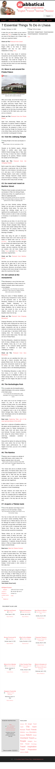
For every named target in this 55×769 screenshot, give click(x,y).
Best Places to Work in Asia (42, 610)
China (14, 50)
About (35, 20)
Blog (49, 20)
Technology (34, 744)
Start (3, 20)
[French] (30, 11)
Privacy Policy (28, 759)
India (16, 251)
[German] (39, 11)
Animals (22, 724)
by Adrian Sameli (20, 759)
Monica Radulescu (41, 673)
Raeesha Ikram (25, 643)
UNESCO (22, 752)
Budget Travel (39, 32)
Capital (21, 726)
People (23, 741)
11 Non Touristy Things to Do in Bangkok (30, 664)
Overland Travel (43, 34)
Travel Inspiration (48, 32)
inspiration (14, 750)
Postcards (25, 20)
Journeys (12, 20)
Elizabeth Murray (40, 618)
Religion (30, 741)
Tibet (9, 34)
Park (35, 738)
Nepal (7, 251)
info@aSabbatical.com (38, 759)
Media (42, 20)
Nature (29, 735)
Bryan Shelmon (10, 616)
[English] (21, 11)
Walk (26, 752)
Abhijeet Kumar (7, 587)
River (35, 741)
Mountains (33, 732)
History (22, 732)
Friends (34, 730)
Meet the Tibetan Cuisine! (16, 548)
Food (28, 730)
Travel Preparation (33, 34)
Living (27, 732)
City (28, 726)
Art (26, 724)
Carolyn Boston (10, 672)
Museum (22, 735)
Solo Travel (31, 32)
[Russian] (49, 11)
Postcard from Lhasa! (16, 41)
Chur (10, 724)
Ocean (35, 735)
